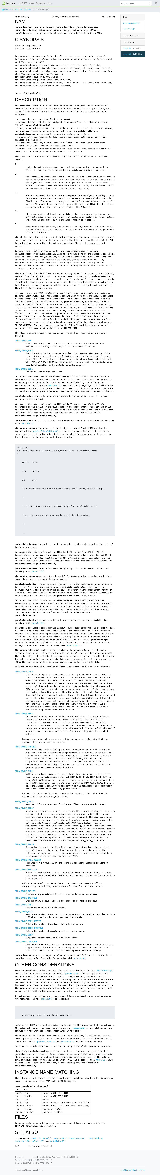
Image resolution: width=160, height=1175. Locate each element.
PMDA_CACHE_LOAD (24, 672)
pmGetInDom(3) (57, 1141)
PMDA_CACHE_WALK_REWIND (28, 860)
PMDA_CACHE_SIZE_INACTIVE (29, 928)
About (31, 3)
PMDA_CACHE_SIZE (24, 911)
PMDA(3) (47, 1138)
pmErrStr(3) (54, 385)
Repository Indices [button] (44, 3)
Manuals (7, 10)
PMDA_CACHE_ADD (23, 341)
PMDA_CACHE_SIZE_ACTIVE (28, 921)
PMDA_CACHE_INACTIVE (26, 898)
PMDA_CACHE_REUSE (24, 808)
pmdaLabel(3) (22, 1141)
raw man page (129, 29)
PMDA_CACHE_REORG (24, 844)
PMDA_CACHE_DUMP (24, 935)
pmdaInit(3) (47, 999)
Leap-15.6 (18, 10)
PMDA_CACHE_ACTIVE (25, 891)
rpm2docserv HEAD (128, 1170)
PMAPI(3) (36, 1138)
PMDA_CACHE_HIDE (24, 350)
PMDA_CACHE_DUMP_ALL (26, 942)
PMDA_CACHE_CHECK (24, 801)
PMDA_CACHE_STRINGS (25, 747)
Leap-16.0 (127, 48)
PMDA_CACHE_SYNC (24, 771)
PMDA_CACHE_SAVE (24, 714)
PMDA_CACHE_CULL (24, 369)
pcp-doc (27, 10)
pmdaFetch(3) (72, 973)
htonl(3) (100, 1060)
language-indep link (131, 23)
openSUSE (22, 3)
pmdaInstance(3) (104, 971)
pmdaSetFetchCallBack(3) (46, 431)
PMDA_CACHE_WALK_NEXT (26, 870)
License (141, 1170)
